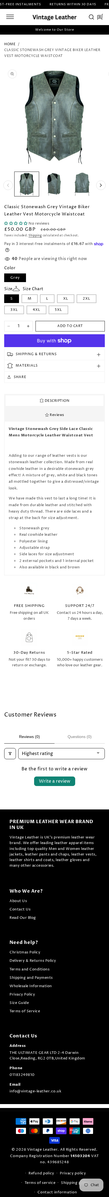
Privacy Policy (22, 994)
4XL (36, 309)
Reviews (56, 415)
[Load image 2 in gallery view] (54, 184)
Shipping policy (75, 1182)
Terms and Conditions (29, 969)
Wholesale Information (31, 986)
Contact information (57, 1192)
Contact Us (20, 909)
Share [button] (20, 377)
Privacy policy (73, 1173)
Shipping (35, 235)
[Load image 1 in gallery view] (26, 184)
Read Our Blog (23, 917)
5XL (58, 309)
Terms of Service (25, 1011)
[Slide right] (101, 185)
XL (65, 298)
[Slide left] (8, 185)
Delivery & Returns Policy (33, 960)
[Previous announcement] (7, 30)
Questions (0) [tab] (80, 736)
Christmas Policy (25, 952)
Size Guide (19, 1003)
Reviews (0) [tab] (29, 736)
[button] (10, 16)
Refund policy (41, 1173)
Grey (15, 277)
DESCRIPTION (56, 400)
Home (9, 44)
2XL (86, 298)
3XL (14, 309)
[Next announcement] (101, 30)
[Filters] (10, 753)
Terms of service (40, 1182)
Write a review (54, 781)
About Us (18, 901)
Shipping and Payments (31, 977)
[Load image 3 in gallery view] (82, 184)
